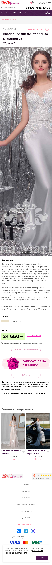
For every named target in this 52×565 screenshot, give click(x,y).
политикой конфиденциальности (24, 551)
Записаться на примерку (34, 363)
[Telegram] (26, 531)
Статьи (26, 485)
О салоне (26, 498)
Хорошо (41, 558)
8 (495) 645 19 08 (38, 8)
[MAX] (33, 531)
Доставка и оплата (26, 505)
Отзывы (26, 491)
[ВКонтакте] (19, 531)
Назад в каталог (12, 20)
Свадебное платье (35, 452)
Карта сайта (26, 511)
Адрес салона (9, 7)
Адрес (27, 518)
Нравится (23, 452)
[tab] (22, 252)
